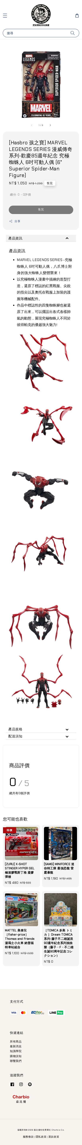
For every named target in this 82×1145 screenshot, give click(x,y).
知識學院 (15, 1051)
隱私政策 (41, 1136)
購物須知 (15, 1056)
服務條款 (28, 1136)
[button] (5, 15)
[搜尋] (72, 33)
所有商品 (15, 1041)
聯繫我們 (15, 1061)
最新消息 (15, 1046)
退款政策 (53, 1136)
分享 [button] (17, 221)
